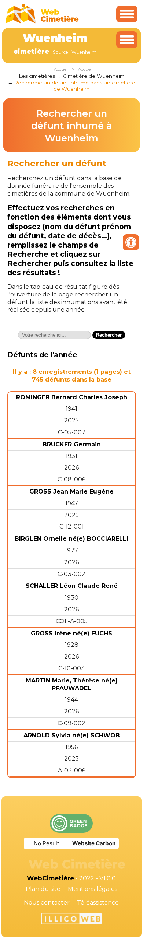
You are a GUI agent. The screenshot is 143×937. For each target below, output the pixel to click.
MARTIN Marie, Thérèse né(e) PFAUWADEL (72, 684)
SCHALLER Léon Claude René (72, 585)
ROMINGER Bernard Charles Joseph (71, 397)
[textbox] (54, 335)
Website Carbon (93, 843)
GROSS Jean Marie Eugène (71, 491)
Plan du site (43, 888)
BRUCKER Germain (72, 444)
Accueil (61, 69)
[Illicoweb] (71, 920)
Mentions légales (92, 888)
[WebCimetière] (42, 21)
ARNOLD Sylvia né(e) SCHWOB (71, 735)
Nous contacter (47, 902)
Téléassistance (98, 902)
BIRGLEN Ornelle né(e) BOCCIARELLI (71, 538)
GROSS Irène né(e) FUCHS (71, 633)
